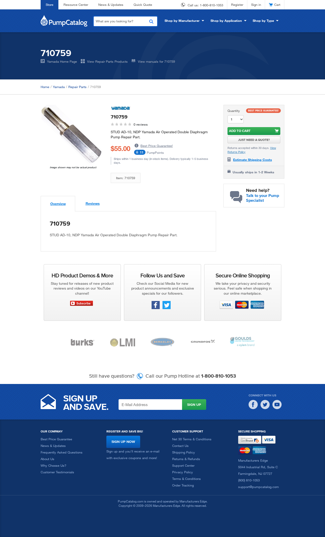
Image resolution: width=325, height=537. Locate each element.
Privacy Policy (182, 472)
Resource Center (75, 5)
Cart (277, 5)
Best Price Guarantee (56, 439)
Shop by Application (226, 21)
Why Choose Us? (53, 465)
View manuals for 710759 (156, 61)
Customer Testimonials (57, 472)
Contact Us (180, 446)
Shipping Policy (183, 452)
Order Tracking (183, 485)
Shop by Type (263, 21)
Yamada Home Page (62, 61)
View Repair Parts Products (107, 61)
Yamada (59, 87)
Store (49, 5)
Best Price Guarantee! (156, 146)
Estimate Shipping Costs (252, 160)
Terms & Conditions (186, 479)
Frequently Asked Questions (62, 452)
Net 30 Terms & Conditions (192, 439)
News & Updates (110, 5)
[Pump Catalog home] (64, 20)
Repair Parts (77, 87)
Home (45, 87)
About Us (47, 459)
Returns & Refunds (186, 459)
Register (237, 5)
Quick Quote (143, 5)
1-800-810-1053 (211, 5)
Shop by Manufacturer (182, 21)
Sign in (256, 5)
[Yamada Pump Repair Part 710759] (71, 135)
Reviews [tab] (93, 203)
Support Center (183, 465)
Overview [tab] (58, 204)
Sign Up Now (123, 442)
